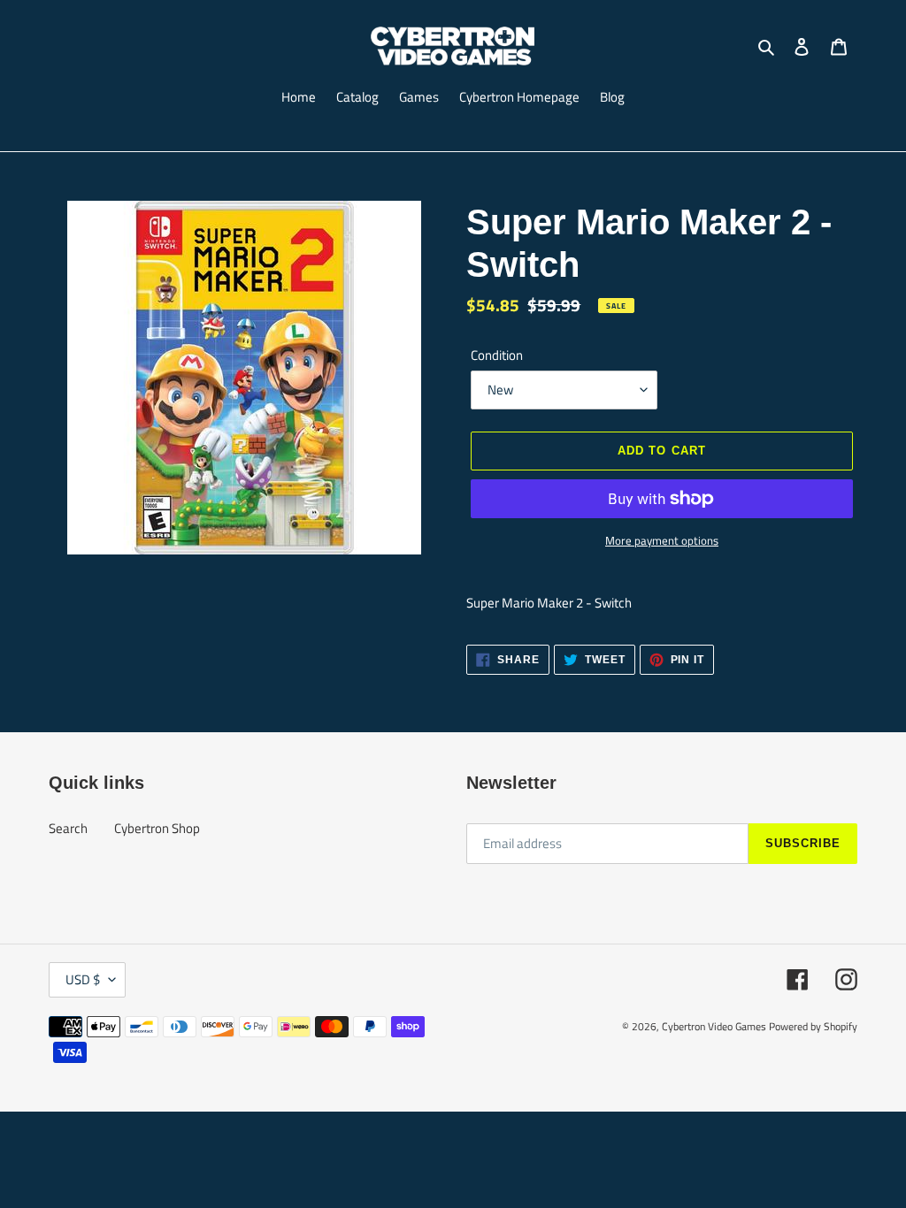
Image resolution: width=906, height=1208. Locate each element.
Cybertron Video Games (714, 1026)
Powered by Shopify (813, 1026)
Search (68, 828)
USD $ (82, 979)
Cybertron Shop (157, 828)
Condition (497, 355)
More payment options (661, 540)
